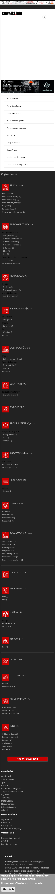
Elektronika (17, 383)
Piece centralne (9, 365)
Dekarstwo (7, 248)
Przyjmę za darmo (9, 737)
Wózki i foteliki (7, 687)
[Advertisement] (27, 51)
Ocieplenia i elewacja (11, 245)
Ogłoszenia (6, 819)
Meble (4, 683)
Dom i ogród (18, 347)
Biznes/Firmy (18, 699)
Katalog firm (7, 825)
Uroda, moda (18, 572)
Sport (3, 782)
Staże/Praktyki (12, 150)
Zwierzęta (16, 588)
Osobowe (7, 287)
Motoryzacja (18, 275)
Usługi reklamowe (9, 707)
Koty (4, 597)
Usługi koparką (9, 235)
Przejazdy (16, 479)
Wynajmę (6, 320)
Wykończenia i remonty (11, 263)
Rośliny (5, 371)
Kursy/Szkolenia (13, 142)
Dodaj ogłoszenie (9, 844)
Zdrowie (15, 638)
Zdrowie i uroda (8, 807)
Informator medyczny (11, 828)
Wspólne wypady (8, 554)
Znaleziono (6, 746)
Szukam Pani (7, 541)
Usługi (14, 503)
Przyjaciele (6, 551)
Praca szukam (12, 98)
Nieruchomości (19, 308)
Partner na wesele (9, 557)
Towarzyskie (18, 533)
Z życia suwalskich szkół (12, 791)
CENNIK (5, 841)
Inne (4, 254)
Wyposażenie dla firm (10, 713)
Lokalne (6, 491)
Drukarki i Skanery (10, 395)
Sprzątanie (6, 515)
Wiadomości (6, 776)
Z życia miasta (7, 779)
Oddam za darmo (9, 734)
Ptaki (4, 600)
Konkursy (5, 822)
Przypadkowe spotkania (11, 560)
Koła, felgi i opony (10, 296)
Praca (13, 185)
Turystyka (5, 441)
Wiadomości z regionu (11, 788)
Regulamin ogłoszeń (10, 838)
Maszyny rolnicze (9, 464)
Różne (5, 368)
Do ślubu (16, 659)
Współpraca (6, 710)
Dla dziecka (17, 675)
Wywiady (5, 794)
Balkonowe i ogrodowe (12, 359)
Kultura (4, 785)
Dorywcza (11, 135)
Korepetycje (7, 623)
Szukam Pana (7, 544)
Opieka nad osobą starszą (17, 164)
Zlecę (5, 251)
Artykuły (5, 810)
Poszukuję (6, 740)
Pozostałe (6, 521)
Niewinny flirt (7, 547)
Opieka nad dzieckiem (16, 157)
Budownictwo (19, 224)
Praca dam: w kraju (14, 113)
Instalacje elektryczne (11, 239)
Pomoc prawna (8, 518)
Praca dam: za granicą (15, 120)
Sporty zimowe (8, 434)
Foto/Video (17, 407)
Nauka (14, 612)
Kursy (5, 626)
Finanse (5, 512)
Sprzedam (7, 260)
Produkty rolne (8, 467)
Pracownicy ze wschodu (16, 128)
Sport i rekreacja (21, 423)
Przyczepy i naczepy (10, 290)
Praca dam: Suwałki (14, 106)
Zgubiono (6, 743)
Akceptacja (8, 889)
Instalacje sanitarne (10, 242)
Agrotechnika (19, 453)
